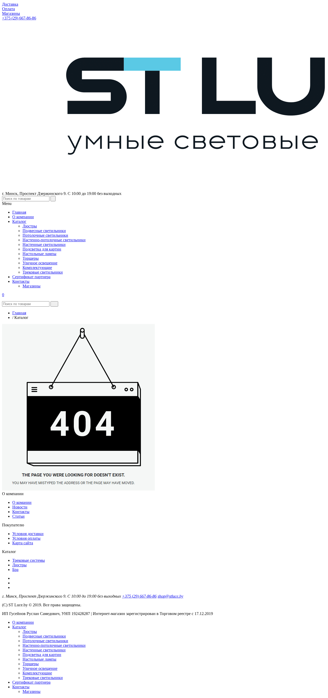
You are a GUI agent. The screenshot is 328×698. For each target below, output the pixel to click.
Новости (19, 507)
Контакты (20, 511)
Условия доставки (28, 534)
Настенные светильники (44, 650)
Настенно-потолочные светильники (54, 645)
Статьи (18, 516)
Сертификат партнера (31, 682)
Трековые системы (28, 560)
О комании (22, 502)
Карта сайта (22, 543)
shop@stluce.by (170, 596)
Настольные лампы (39, 659)
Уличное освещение (40, 668)
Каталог (19, 627)
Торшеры (31, 664)
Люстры (19, 565)
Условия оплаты (26, 538)
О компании (23, 622)
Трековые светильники (43, 677)
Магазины (31, 691)
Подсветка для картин (42, 654)
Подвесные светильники (44, 636)
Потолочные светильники (45, 641)
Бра (15, 569)
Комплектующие (37, 673)
